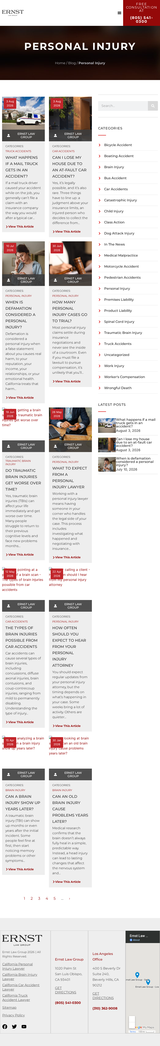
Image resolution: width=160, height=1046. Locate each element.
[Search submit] (153, 106)
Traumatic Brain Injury (18, 462)
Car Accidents (63, 151)
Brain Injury (15, 790)
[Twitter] (14, 1026)
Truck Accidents (18, 151)
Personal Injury (18, 295)
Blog (72, 63)
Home (60, 63)
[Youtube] (23, 1026)
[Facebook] (4, 1026)
